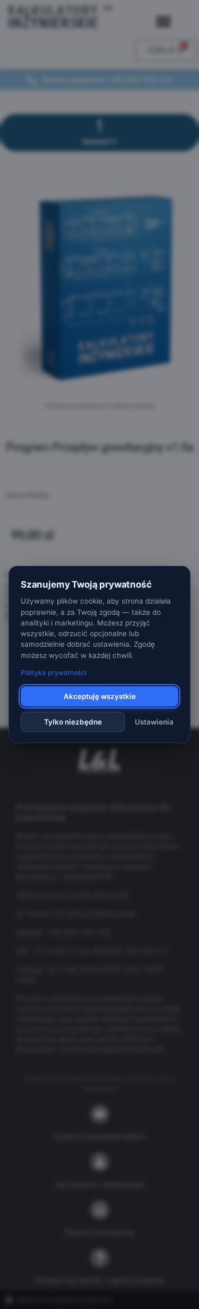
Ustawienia (154, 722)
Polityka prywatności (53, 673)
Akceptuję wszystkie (100, 696)
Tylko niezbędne (73, 722)
